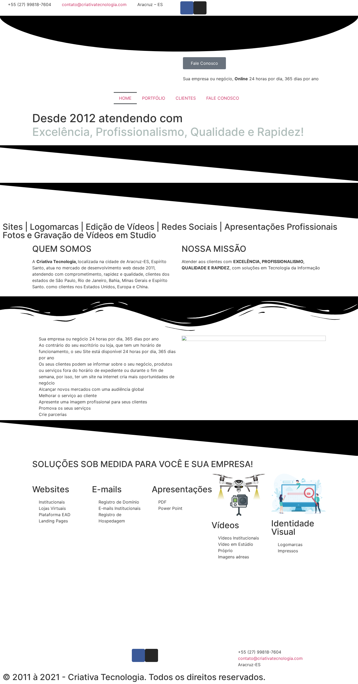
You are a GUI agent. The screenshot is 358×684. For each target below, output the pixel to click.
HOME (125, 98)
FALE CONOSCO (222, 98)
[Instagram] (200, 7)
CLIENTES (186, 98)
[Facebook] (186, 7)
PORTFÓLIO (153, 98)
